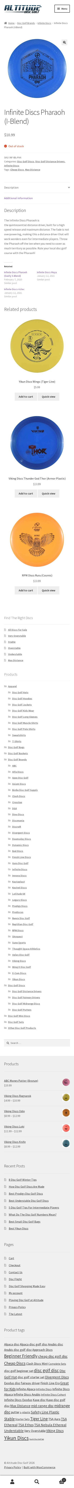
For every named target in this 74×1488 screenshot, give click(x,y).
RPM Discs (18, 930)
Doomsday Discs (21, 839)
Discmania (18, 820)
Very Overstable (17, 635)
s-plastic (25, 1412)
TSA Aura (54, 1419)
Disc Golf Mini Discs (19, 1015)
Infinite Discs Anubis (26, 1394)
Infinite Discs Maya (47, 272)
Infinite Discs (44, 23)
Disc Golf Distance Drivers (50, 161)
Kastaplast (18, 881)
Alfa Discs (18, 771)
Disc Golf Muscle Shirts (25, 723)
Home (11, 23)
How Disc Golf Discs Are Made (26, 1186)
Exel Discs (17, 851)
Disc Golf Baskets (18, 753)
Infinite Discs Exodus (18, 1400)
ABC (14, 765)
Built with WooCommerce (39, 1467)
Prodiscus (17, 912)
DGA (14, 808)
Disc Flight (15, 1279)
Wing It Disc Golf (21, 967)
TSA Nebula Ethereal (50, 1425)
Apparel (12, 686)
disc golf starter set (31, 1377)
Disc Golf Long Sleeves (25, 716)
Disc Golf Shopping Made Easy (27, 1286)
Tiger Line (39, 1418)
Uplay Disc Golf (20, 954)
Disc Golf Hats (20, 692)
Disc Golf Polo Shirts (23, 729)
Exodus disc (12, 1383)
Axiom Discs (19, 783)
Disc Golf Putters (21, 1009)
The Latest (15, 1314)
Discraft (16, 826)
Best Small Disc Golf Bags (24, 1221)
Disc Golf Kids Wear (23, 710)
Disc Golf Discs (25, 161)
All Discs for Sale (17, 629)
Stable (11, 642)
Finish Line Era (50, 1383)
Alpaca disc (11, 1344)
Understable (15, 654)
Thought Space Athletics (26, 948)
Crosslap (17, 802)
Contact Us (15, 1272)
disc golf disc (46, 1370)
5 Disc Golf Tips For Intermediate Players (34, 1207)
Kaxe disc (39, 1400)
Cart (11, 1258)
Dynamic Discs (20, 845)
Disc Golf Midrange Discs (26, 1003)
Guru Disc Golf (20, 863)
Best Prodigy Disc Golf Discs (26, 1193)
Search (37, 1482)
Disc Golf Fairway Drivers (26, 997)
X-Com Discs (19, 973)
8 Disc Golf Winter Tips (23, 1179)
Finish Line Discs (21, 857)
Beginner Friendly (21, 1356)
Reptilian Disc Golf (22, 924)
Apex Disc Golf (20, 777)
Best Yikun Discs (18, 1228)
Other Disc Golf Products (22, 1028)
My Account (12, 1482)
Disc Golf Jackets (22, 704)
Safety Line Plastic (45, 1412)
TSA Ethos (26, 1425)
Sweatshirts (19, 735)
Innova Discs (19, 875)
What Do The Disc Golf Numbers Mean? (33, 1214)
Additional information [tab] (18, 198)
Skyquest (17, 936)
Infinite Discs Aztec (14, 289)
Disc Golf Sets (16, 1022)
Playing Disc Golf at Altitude (26, 1300)
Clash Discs (18, 796)
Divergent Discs (21, 832)
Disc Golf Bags (16, 747)
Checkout (14, 1265)
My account (16, 1293)
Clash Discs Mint (37, 1364)
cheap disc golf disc (53, 1356)
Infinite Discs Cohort (53, 1394)
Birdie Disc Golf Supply (25, 790)
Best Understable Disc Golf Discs (29, 1200)
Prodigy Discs (19, 906)
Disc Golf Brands (26, 23)
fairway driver (30, 1383)
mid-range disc (42, 1405)
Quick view (48, 396)
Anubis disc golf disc (18, 1350)
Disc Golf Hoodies (22, 698)
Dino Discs (18, 814)
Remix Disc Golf (21, 918)
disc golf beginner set (18, 1371)
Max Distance (32, 169)
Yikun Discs (18, 979)
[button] (64, 42)
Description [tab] (11, 187)
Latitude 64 (18, 893)
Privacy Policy (17, 1307)
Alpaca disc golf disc (33, 1344)
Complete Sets (57, 1364)
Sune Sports (19, 942)
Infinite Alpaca (25, 1389)
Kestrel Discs (19, 887)
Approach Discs (42, 1350)
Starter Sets (22, 1419)
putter (15, 1412)
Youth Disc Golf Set (36, 1439)
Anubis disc (55, 1344)
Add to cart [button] (26, 396)
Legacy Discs (19, 899)
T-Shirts (16, 741)
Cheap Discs (17, 169)
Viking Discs (19, 960)
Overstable (14, 648)
